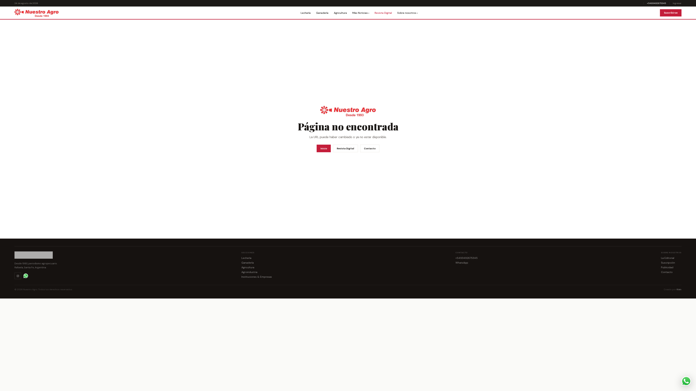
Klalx (679, 289)
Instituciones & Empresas (256, 276)
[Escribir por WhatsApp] (686, 381)
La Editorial (667, 258)
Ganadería (322, 12)
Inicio (323, 148)
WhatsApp (461, 262)
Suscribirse (671, 12)
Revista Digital (383, 12)
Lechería (306, 12)
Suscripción (668, 262)
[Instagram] (17, 276)
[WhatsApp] (25, 276)
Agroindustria (249, 272)
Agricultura (340, 12)
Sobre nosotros (406, 12)
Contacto (370, 148)
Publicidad (667, 267)
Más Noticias (360, 12)
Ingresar (677, 3)
